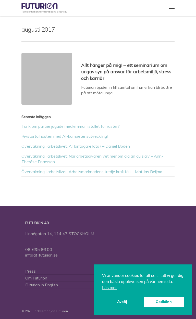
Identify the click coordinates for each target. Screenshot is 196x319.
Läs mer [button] (109, 288)
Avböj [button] (122, 302)
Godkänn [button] (164, 302)
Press (30, 271)
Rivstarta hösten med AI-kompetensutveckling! (64, 136)
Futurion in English (41, 284)
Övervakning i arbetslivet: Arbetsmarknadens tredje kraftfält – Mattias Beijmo (91, 171)
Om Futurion (36, 277)
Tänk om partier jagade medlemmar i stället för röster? (70, 126)
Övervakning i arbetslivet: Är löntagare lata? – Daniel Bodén (75, 146)
